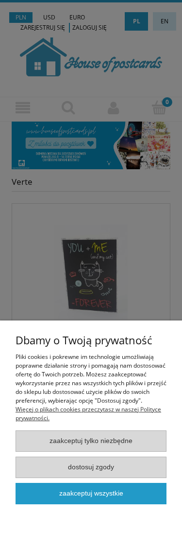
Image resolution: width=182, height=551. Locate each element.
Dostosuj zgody (91, 467)
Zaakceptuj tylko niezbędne (91, 440)
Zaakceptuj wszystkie (91, 493)
